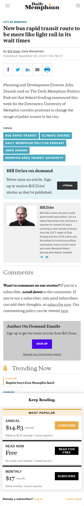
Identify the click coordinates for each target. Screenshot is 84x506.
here (64, 311)
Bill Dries (14, 51)
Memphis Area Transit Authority (34, 157)
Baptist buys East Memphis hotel (30, 383)
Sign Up (42, 343)
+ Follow (67, 185)
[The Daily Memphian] (42, 6)
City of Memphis (15, 22)
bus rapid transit (21, 135)
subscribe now (59, 305)
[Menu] (7, 6)
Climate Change (56, 135)
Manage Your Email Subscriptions (42, 354)
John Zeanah (16, 150)
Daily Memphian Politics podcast (34, 143)
